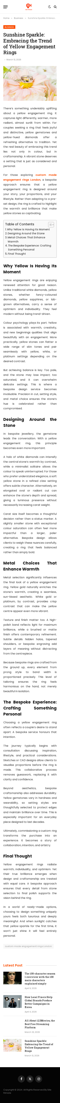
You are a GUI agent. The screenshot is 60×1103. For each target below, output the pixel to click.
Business (9, 27)
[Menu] (5, 7)
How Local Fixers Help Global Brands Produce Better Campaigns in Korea (38, 1002)
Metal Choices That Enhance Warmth (26, 239)
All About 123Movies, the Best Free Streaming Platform (40, 1024)
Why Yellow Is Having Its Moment (28, 229)
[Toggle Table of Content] (49, 225)
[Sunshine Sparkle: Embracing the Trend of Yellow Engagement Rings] (30, 83)
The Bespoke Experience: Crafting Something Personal (29, 247)
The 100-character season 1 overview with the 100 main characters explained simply (40, 978)
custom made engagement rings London (28, 946)
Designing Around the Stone (26, 233)
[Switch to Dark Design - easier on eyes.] (49, 6)
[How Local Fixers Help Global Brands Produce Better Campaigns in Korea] (12, 1001)
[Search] (55, 7)
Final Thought (17, 254)
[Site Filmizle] (29, 7)
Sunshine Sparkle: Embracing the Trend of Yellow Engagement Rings (39, 1045)
